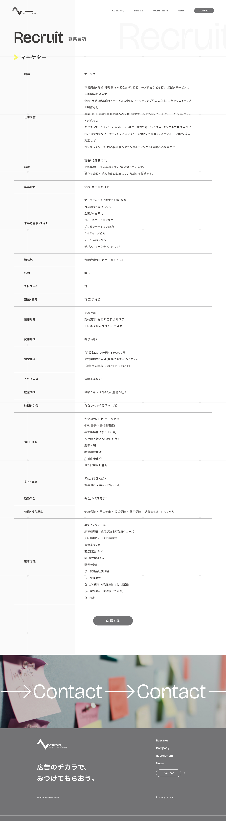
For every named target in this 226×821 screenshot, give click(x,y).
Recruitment (160, 10)
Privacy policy (164, 797)
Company (118, 10)
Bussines (162, 740)
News (181, 10)
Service (138, 10)
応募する (113, 620)
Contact (204, 10)
